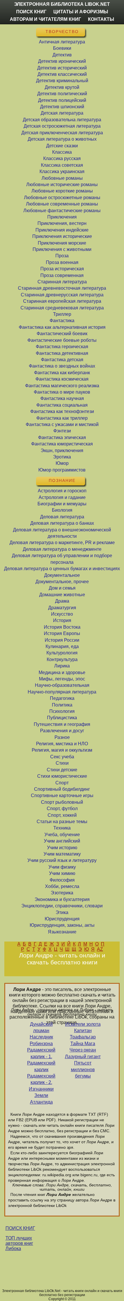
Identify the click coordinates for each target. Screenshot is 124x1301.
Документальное (62, 575)
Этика (62, 912)
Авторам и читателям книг (45, 19)
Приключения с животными (62, 249)
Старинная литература (62, 281)
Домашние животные (62, 594)
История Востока (62, 627)
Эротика (62, 456)
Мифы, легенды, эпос (62, 678)
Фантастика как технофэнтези (62, 411)
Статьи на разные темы (62, 821)
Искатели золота (83, 1024)
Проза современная (62, 275)
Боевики (62, 48)
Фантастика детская (62, 359)
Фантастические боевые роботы (62, 340)
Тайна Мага (82, 1043)
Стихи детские (62, 769)
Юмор (62, 463)
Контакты (101, 19)
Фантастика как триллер (62, 418)
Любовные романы (62, 178)
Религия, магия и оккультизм (62, 750)
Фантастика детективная (62, 353)
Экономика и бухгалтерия (62, 899)
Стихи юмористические (62, 776)
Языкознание (62, 931)
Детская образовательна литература (62, 119)
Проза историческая (62, 268)
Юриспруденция (62, 918)
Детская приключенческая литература (62, 132)
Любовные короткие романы (62, 190)
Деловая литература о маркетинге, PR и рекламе (62, 542)
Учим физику (62, 867)
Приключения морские (62, 243)
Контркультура (62, 659)
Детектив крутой (62, 87)
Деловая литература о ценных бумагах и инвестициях (62, 568)
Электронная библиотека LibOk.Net (62, 4)
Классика (62, 152)
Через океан (82, 1049)
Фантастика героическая (62, 346)
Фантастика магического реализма (62, 385)
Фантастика (62, 320)
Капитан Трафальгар (83, 1033)
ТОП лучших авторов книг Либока (19, 1243)
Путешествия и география (62, 724)
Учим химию (62, 873)
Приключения (62, 216)
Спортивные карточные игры (62, 795)
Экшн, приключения (62, 450)
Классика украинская (62, 171)
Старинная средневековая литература (62, 307)
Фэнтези (62, 430)
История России (62, 640)
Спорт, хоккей (62, 815)
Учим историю (62, 847)
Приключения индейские (62, 229)
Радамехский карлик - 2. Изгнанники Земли (41, 1086)
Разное (62, 737)
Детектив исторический (62, 67)
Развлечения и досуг (62, 730)
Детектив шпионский (62, 106)
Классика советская (62, 165)
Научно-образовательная (62, 685)
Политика (62, 704)
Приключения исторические (62, 236)
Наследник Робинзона (41, 1040)
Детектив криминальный (62, 80)
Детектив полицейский (62, 100)
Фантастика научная (62, 398)
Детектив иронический (62, 61)
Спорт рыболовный (62, 802)
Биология (62, 510)
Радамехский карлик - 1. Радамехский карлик (41, 1059)
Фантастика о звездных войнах (62, 366)
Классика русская (62, 158)
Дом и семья (62, 588)
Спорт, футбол (62, 808)
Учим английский (62, 840)
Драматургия (62, 607)
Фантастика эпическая (62, 437)
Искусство (62, 614)
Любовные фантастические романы (62, 210)
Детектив (62, 54)
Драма (62, 601)
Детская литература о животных (62, 139)
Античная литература (62, 41)
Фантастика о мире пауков (62, 392)
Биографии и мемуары (62, 503)
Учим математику (62, 854)
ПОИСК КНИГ (20, 1228)
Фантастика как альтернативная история (62, 327)
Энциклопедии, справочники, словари (62, 905)
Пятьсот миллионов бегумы (83, 1069)
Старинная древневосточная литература (62, 288)
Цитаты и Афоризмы (80, 11)
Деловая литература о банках (62, 523)
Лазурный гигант (83, 1056)
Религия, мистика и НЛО (62, 743)
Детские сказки (62, 145)
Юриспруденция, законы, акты (62, 925)
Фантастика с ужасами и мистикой (62, 424)
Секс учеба (62, 756)
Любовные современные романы (62, 203)
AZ (100, 949)
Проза (62, 255)
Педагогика (62, 698)
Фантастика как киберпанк (62, 372)
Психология (62, 711)
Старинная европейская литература (62, 301)
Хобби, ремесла (62, 886)
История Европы (62, 633)
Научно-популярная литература (62, 691)
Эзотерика (62, 892)
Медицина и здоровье (62, 672)
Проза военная (62, 262)
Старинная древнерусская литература (62, 294)
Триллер (62, 314)
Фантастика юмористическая (62, 443)
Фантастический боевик (62, 333)
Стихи (62, 763)
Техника (62, 827)
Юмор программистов (62, 469)
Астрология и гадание (62, 497)
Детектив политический (62, 93)
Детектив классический (62, 74)
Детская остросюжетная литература (62, 126)
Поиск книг (31, 11)
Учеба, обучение (62, 834)
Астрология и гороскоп (62, 490)
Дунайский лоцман (41, 1027)
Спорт (62, 782)
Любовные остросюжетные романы (62, 197)
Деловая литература (62, 516)
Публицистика (62, 717)
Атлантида (41, 1102)
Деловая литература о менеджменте (62, 549)
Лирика (62, 665)
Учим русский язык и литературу (62, 860)
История (62, 620)
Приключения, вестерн (62, 223)
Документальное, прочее (62, 581)
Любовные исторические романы (62, 184)
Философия (62, 880)
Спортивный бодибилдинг (62, 789)
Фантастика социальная (62, 405)
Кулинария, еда (62, 646)
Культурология (62, 652)
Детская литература (62, 113)
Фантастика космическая (62, 379)
